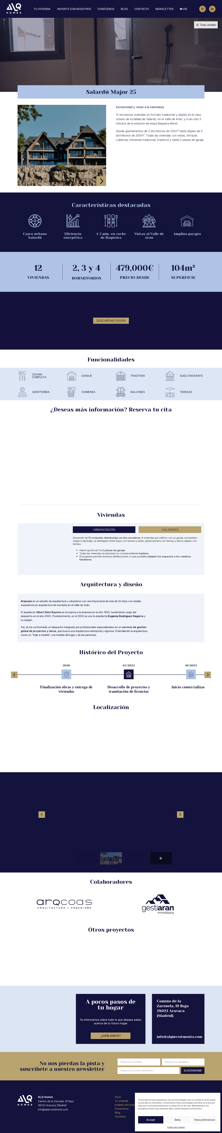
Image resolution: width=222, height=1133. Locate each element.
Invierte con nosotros (74, 9)
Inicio (118, 1097)
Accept (150, 1119)
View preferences (204, 1119)
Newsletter (164, 9)
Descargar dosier (111, 320)
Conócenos (106, 9)
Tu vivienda (42, 9)
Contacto (141, 9)
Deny (178, 1119)
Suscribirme (193, 1070)
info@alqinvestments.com (179, 1037)
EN (185, 9)
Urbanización (104, 529)
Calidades (170, 529)
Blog (124, 9)
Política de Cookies (176, 1127)
